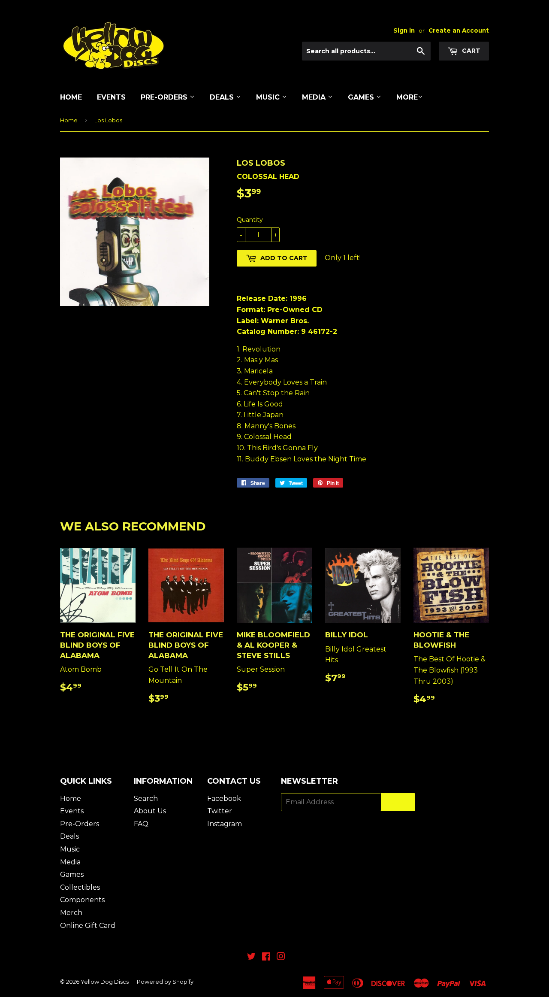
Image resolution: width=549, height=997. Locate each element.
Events (111, 97)
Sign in (404, 30)
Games (362, 97)
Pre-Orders (165, 97)
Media (315, 97)
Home (71, 97)
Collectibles (80, 887)
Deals (223, 97)
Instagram (224, 824)
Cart (470, 51)
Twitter (219, 811)
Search (146, 798)
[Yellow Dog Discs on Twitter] (251, 957)
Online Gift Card (87, 925)
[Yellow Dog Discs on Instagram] (281, 957)
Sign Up (398, 802)
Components (82, 900)
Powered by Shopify (165, 981)
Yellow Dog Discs (105, 981)
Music (269, 97)
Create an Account (458, 30)
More (407, 97)
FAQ (141, 824)
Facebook (224, 798)
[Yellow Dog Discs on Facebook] (266, 957)
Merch (71, 913)
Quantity (250, 220)
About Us (150, 811)
